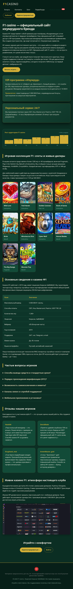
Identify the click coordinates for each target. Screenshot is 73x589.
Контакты (18, 10)
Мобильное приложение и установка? (22, 398)
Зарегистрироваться (25, 15)
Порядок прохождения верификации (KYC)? (25, 379)
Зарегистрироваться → (31, 550)
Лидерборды (40, 10)
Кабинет (8, 15)
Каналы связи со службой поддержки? (23, 391)
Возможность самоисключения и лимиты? (25, 385)
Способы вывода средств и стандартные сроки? (27, 373)
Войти (48, 550)
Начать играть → (11, 69)
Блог (28, 10)
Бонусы (7, 10)
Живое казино (57, 10)
